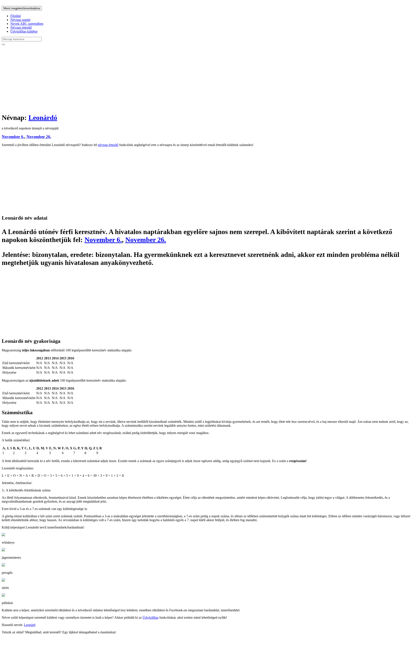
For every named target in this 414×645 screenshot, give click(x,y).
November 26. (39, 136)
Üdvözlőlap (150, 617)
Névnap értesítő (21, 27)
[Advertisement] (131, 79)
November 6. (13, 136)
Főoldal (15, 16)
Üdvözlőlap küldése (24, 31)
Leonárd (29, 625)
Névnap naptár (20, 20)
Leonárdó (42, 117)
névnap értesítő (108, 145)
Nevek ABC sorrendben (26, 23)
